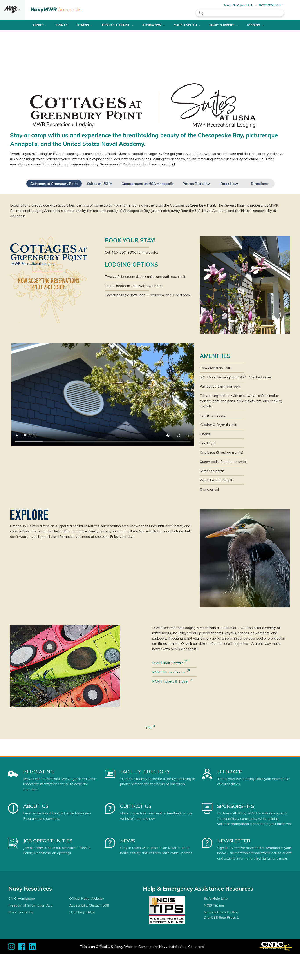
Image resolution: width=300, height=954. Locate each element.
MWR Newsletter (238, 5)
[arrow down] (12, 10)
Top (148, 727)
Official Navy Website (86, 898)
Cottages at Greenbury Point (54, 183)
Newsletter (233, 841)
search (201, 13)
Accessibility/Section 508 (89, 905)
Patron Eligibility (196, 183)
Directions (259, 183)
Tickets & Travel (115, 25)
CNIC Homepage (21, 898)
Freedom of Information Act (30, 905)
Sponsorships (235, 806)
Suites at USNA (99, 183)
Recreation (151, 25)
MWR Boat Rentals (168, 663)
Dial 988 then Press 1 (221, 917)
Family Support (221, 25)
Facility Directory (145, 772)
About (38, 25)
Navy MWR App (270, 5)
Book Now (229, 183)
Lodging (253, 25)
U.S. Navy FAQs (81, 912)
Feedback (229, 772)
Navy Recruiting (20, 912)
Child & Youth (185, 25)
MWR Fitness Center (169, 672)
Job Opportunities (47, 841)
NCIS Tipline (214, 905)
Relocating (38, 772)
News (127, 841)
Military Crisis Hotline (221, 912)
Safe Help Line (216, 898)
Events (62, 25)
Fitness (82, 25)
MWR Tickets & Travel (171, 681)
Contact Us (135, 806)
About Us (36, 806)
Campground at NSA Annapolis (147, 183)
